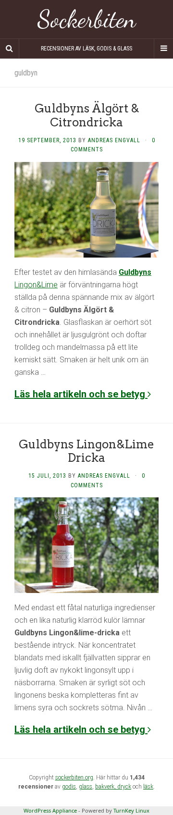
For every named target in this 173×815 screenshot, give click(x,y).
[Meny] (163, 48)
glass (85, 786)
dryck (124, 786)
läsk (148, 786)
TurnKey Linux (131, 810)
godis (69, 786)
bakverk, (106, 786)
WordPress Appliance (50, 810)
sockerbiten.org (74, 777)
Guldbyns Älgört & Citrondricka (87, 115)
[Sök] (9, 48)
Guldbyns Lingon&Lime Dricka (86, 451)
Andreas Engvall (114, 140)
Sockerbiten (86, 19)
